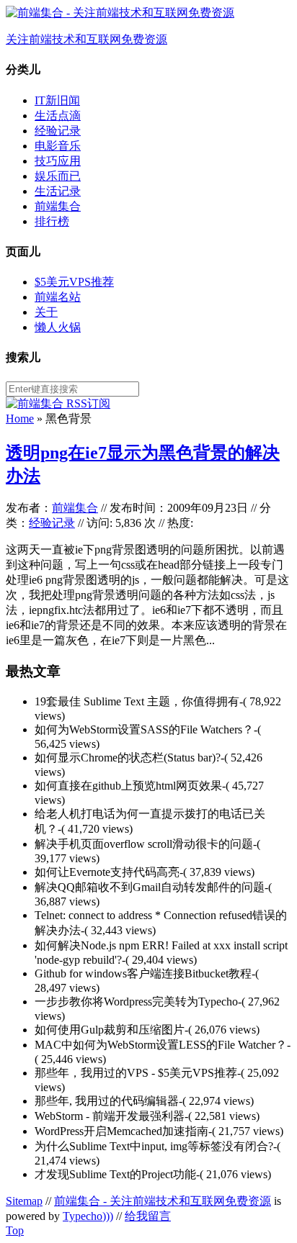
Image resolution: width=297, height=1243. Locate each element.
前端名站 (58, 297)
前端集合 (58, 206)
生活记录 (58, 191)
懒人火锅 (58, 327)
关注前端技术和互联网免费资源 (86, 39)
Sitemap (24, 1201)
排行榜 (52, 221)
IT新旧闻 (57, 100)
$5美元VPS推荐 (74, 282)
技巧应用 (58, 161)
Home (20, 418)
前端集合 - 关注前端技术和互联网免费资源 (162, 1201)
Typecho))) (88, 1216)
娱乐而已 (58, 176)
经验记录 (58, 131)
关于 (46, 312)
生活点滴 (58, 115)
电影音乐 (58, 146)
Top (15, 1230)
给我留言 (148, 1216)
